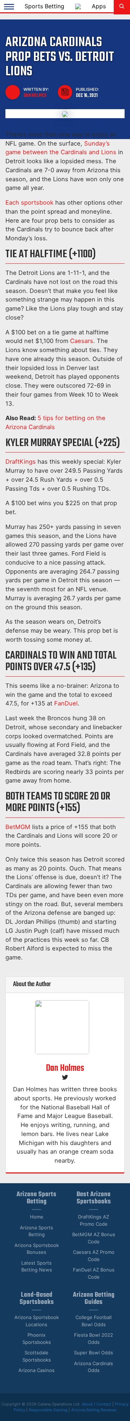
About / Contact (97, 1404)
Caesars (81, 340)
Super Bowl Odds (93, 1352)
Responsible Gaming (48, 1409)
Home (36, 1217)
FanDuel (66, 703)
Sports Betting (44, 6)
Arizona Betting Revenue (93, 1409)
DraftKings (20, 461)
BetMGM (17, 826)
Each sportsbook (29, 202)
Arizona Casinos (36, 1370)
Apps (99, 6)
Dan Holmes (35, 95)
